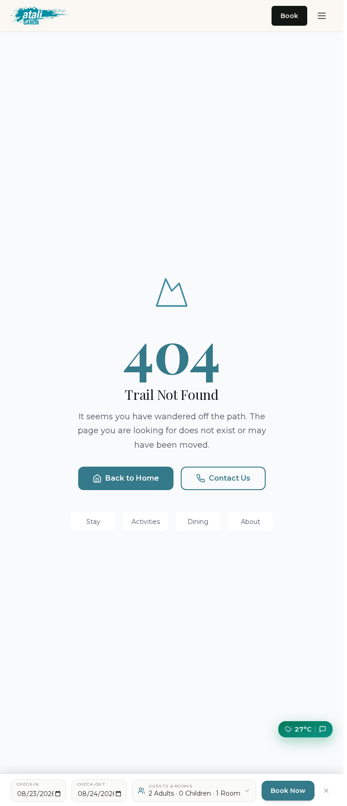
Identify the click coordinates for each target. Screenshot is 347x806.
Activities (145, 522)
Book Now (288, 791)
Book (289, 16)
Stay (93, 522)
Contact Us (229, 478)
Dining (198, 522)
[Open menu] (322, 16)
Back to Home (132, 478)
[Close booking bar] (326, 790)
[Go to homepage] (40, 16)
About (250, 522)
